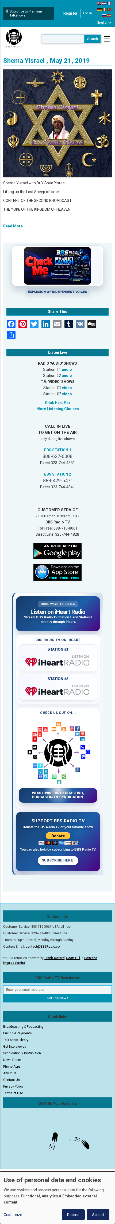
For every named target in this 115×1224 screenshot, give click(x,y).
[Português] (109, 9)
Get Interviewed (14, 1046)
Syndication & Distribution (22, 1053)
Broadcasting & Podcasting (23, 1027)
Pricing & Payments (17, 1033)
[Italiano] (104, 9)
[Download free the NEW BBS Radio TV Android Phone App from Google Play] (57, 550)
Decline (73, 1215)
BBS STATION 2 (57, 474)
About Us (10, 1073)
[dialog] (57, 1198)
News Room (12, 1060)
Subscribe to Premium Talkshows (26, 13)
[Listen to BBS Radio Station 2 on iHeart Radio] (58, 690)
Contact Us (11, 1080)
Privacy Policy (13, 1086)
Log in (87, 13)
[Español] (109, 15)
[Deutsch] (99, 9)
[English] (99, 3)
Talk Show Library (15, 1040)
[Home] (14, 38)
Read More (13, 226)
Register (70, 13)
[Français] (109, 3)
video (67, 388)
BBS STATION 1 (57, 450)
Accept (98, 1215)
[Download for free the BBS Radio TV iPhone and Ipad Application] (57, 572)
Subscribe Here (58, 860)
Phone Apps (12, 1066)
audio (67, 369)
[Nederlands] (104, 3)
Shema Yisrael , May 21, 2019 (46, 60)
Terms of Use (13, 1093)
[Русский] (104, 15)
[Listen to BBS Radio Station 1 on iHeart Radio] (58, 661)
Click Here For (57, 403)
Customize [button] (13, 1215)
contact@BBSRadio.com (44, 946)
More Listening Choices (57, 409)
